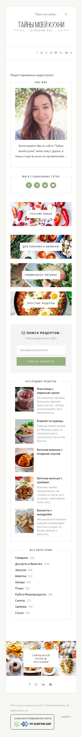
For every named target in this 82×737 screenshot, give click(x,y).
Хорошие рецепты (55, 705)
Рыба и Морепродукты (30, 594)
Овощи (20, 582)
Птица (19, 588)
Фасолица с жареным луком (48, 391)
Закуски (20, 570)
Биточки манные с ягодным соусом (50, 452)
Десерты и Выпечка (28, 564)
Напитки (20, 576)
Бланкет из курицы (50, 421)
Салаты (20, 600)
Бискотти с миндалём (44, 512)
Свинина (20, 606)
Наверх (65, 716)
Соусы (19, 613)
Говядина (21, 558)
